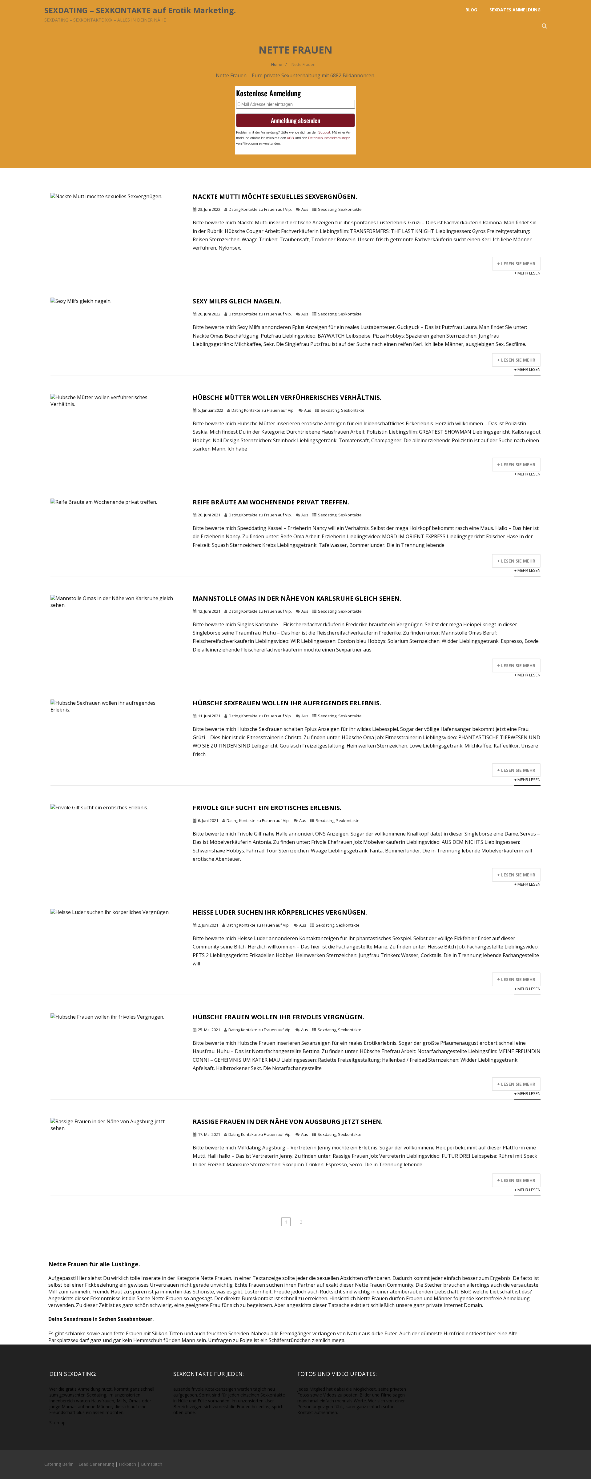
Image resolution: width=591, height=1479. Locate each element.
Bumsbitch (151, 1464)
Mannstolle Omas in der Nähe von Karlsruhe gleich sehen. (297, 598)
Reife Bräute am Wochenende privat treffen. (271, 502)
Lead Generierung (96, 1464)
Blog (471, 10)
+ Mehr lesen (527, 273)
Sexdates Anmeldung (515, 10)
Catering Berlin (59, 1464)
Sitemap (57, 1422)
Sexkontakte (350, 209)
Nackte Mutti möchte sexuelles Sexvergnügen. (275, 196)
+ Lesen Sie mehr (516, 264)
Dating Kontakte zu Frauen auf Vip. (260, 209)
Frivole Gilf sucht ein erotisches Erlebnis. (267, 808)
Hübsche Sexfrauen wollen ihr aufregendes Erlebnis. (287, 703)
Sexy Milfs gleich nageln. (237, 301)
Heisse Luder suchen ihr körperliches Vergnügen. (280, 912)
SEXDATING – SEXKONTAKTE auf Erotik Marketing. (140, 10)
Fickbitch (127, 1464)
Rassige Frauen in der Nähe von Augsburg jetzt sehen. (288, 1121)
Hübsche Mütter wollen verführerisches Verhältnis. (287, 397)
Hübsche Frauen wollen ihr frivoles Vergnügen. (278, 1017)
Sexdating (327, 209)
